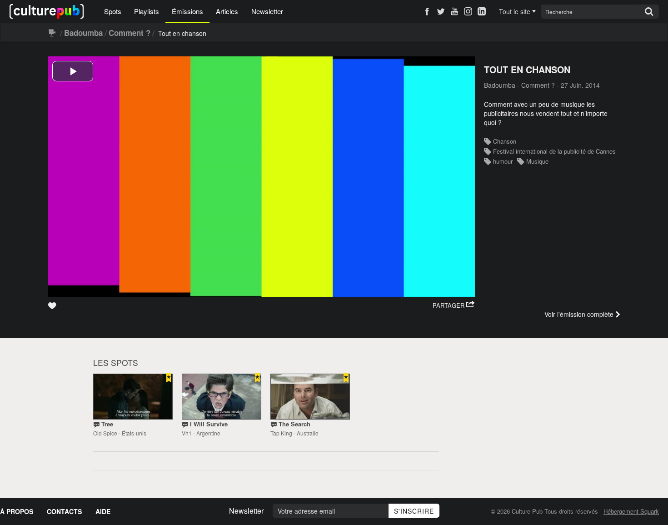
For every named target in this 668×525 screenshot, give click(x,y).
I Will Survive (209, 424)
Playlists (146, 11)
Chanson (504, 141)
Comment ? (129, 32)
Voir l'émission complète (578, 314)
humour (503, 161)
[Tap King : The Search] (310, 397)
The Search (294, 424)
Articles (227, 11)
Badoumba (83, 32)
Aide (102, 511)
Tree (107, 424)
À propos (16, 511)
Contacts (64, 511)
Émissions (187, 11)
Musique (537, 161)
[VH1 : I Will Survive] (221, 397)
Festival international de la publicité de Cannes (554, 151)
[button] (454, 305)
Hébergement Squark (631, 511)
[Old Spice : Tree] (133, 397)
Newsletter (267, 11)
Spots (112, 11)
